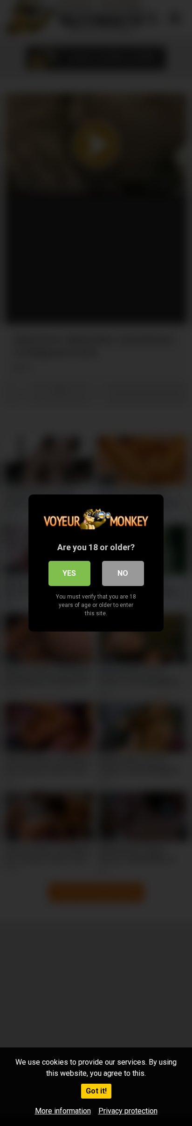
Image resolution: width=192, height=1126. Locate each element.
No (122, 573)
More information (63, 1110)
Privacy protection (128, 1110)
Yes (69, 573)
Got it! (96, 1090)
